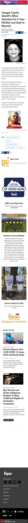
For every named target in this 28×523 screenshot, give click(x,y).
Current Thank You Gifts (13, 303)
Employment (6, 495)
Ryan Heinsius (6, 407)
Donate (23, 2)
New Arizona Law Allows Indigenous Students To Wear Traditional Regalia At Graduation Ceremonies (13, 397)
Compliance (6, 499)
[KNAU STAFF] (5, 161)
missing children (11, 147)
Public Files (5, 492)
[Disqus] (14, 446)
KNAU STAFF (5, 32)
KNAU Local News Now (14, 203)
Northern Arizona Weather (14, 236)
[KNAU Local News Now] (14, 187)
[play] (2, 521)
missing (21, 147)
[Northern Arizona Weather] (14, 223)
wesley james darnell (12, 144)
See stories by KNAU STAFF (18, 163)
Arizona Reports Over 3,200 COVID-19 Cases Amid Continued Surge (13, 352)
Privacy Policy (6, 489)
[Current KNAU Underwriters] (14, 318)
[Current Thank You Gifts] (14, 283)
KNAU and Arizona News (13, 137)
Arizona (8, 140)
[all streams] (26, 521)
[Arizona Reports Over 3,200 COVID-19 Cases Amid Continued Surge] (13, 338)
